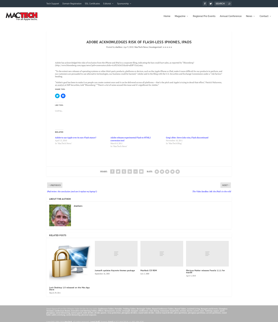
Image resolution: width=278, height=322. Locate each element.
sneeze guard (76, 312)
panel (222, 310)
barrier (190, 310)
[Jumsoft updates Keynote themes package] (116, 254)
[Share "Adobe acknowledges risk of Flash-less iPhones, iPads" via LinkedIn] (130, 171)
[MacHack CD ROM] (161, 254)
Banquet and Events (209, 308)
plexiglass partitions (196, 312)
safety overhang (58, 314)
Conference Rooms (62, 310)
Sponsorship (123, 3)
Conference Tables (106, 308)
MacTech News (141, 47)
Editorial (107, 3)
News (249, 16)
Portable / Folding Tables (125, 308)
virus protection (114, 312)
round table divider (146, 312)
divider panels (100, 312)
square (216, 310)
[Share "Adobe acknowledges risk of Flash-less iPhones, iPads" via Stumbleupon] (135, 171)
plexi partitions (180, 312)
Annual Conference (231, 16)
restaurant (164, 310)
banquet (134, 310)
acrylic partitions (213, 312)
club (151, 310)
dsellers (118, 47)
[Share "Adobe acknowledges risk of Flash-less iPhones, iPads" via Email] (141, 171)
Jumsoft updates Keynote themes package (115, 270)
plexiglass (50, 312)
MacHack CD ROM (148, 270)
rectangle (126, 310)
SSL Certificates (92, 3)
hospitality (174, 310)
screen (196, 310)
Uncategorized (155, 47)
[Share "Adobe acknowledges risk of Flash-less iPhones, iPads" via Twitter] (118, 171)
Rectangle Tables (144, 308)
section (183, 310)
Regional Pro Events (204, 16)
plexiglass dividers (129, 312)
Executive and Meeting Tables (84, 310)
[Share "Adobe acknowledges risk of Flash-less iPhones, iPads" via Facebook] (112, 171)
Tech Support (52, 3)
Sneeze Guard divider (164, 312)
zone (202, 310)
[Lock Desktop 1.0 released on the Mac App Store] (70, 262)
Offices (101, 310)
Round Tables (180, 308)
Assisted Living (193, 308)
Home (167, 16)
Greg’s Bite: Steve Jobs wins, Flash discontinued (187, 137)
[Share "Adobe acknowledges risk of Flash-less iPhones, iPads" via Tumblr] (124, 171)
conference (143, 310)
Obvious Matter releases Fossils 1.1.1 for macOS (205, 271)
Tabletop (208, 310)
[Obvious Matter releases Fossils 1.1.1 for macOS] (207, 254)
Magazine (180, 16)
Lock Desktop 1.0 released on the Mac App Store (69, 288)
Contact (264, 16)
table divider (88, 312)
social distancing (63, 312)
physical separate (88, 314)
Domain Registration (72, 3)
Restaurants (110, 310)
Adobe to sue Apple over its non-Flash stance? (75, 137)
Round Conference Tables (163, 308)
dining (156, 310)
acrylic (118, 310)
